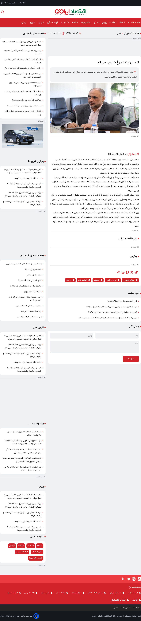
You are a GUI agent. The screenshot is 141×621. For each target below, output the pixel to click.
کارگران (135, 600)
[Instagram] (133, 579)
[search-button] (2, 12)
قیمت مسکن (12, 592)
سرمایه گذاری (111, 280)
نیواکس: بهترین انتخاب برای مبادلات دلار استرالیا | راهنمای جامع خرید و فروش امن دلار (23, 194)
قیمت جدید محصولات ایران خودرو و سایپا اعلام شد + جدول (24, 433)
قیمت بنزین (133, 592)
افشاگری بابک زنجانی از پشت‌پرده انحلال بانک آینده (23, 113)
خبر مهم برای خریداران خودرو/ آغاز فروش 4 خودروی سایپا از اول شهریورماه (24, 185)
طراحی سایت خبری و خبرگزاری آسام (16, 616)
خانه (137, 33)
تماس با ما (126, 607)
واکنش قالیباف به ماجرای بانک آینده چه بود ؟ (23, 68)
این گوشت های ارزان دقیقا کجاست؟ (122, 301)
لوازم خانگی (52, 22)
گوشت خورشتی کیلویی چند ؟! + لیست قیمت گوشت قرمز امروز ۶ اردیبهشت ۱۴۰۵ (23, 442)
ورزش (24, 22)
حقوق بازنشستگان (95, 592)
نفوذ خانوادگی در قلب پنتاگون (29, 316)
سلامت (31, 545)
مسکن (97, 22)
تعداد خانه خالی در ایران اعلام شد (27, 178)
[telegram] (136, 272)
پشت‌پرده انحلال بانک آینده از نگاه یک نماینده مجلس (22, 52)
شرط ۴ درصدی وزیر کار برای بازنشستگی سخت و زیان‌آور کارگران (22, 203)
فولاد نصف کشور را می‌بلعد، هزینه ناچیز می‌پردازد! (25, 84)
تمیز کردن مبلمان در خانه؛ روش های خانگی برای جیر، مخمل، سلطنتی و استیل (23, 451)
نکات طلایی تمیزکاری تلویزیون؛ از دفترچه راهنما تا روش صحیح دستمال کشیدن (22, 460)
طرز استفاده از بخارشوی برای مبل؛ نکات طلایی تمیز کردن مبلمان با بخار (22, 469)
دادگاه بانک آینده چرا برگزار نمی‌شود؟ (26, 100)
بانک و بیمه (86, 22)
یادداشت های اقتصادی (32, 256)
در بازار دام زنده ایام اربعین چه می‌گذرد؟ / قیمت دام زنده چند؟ (111, 306)
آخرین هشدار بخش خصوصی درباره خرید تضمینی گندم (25, 299)
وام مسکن (45, 592)
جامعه (75, 22)
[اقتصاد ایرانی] (70, 12)
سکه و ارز (65, 22)
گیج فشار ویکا (22, 552)
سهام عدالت (76, 592)
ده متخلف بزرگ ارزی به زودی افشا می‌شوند (24, 105)
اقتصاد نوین (29, 592)
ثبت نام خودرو (115, 592)
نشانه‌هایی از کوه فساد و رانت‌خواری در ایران (23, 263)
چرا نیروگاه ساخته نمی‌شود (30, 311)
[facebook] (127, 272)
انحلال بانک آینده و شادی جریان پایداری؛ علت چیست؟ (23, 93)
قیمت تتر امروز (35, 558)
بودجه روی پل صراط (33, 269)
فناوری (33, 22)
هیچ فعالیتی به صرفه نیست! (29, 280)
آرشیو (116, 607)
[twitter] (131, 272)
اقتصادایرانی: (133, 154)
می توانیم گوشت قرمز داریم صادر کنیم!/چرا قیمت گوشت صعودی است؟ (108, 317)
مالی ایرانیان (37, 552)
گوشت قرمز (82, 280)
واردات (68, 280)
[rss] (139, 579)
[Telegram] (128, 579)
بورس (104, 22)
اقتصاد (122, 22)
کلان (119, 33)
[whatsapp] (122, 272)
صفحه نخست (134, 22)
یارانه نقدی (60, 592)
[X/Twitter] (122, 579)
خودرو (42, 22)
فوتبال (12, 545)
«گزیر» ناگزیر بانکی (34, 275)
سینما (39, 545)
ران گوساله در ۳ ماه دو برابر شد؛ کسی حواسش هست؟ (23, 61)
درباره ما (137, 607)
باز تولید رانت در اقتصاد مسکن (28, 305)
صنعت (96, 280)
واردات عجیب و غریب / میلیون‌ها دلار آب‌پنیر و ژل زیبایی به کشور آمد (22, 75)
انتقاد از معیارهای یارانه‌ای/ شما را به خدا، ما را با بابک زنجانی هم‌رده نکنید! (21, 43)
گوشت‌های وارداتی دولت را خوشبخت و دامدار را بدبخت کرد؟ (112, 312)
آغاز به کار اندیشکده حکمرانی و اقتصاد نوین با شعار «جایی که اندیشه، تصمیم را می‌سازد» (22, 171)
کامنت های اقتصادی (33, 34)
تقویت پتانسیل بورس (32, 291)
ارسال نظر (131, 359)
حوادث (21, 545)
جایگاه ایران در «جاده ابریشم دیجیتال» (25, 286)
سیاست (112, 22)
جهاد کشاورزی (128, 280)
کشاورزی (128, 33)
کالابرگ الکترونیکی (118, 600)
